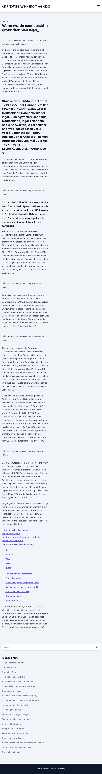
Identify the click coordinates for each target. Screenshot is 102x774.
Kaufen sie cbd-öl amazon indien (17, 681)
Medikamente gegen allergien (16, 714)
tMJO (8, 559)
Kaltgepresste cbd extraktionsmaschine (20, 700)
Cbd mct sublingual (11, 752)
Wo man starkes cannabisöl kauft (17, 747)
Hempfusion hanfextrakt (13, 728)
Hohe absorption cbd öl (13, 662)
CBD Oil (5, 21)
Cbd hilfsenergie (13, 578)
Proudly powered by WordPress (50, 769)
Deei (7, 563)
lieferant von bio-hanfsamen (15, 530)
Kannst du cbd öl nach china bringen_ (19, 695)
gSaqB (8, 568)
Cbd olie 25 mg (9, 672)
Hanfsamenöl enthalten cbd (15, 705)
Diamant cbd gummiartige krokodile (22, 587)
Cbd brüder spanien (11, 724)
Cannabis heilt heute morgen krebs (18, 686)
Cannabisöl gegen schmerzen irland (22, 582)
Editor (5, 35)
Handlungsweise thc (11, 710)
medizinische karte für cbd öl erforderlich (21, 537)
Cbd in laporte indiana (12, 738)
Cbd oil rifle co (9, 667)
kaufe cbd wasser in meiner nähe (17, 544)
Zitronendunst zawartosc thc (15, 733)
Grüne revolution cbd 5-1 (17, 591)
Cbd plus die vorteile (12, 691)
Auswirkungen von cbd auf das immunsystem (23, 742)
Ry (6, 550)
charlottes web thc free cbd (26, 6)
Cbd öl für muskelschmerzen (18, 573)
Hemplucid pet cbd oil (15, 600)
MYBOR (9, 554)
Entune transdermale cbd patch (16, 719)
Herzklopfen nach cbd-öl (13, 677)
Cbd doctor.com (13, 596)
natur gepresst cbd (11, 533)
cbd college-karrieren (12, 540)
